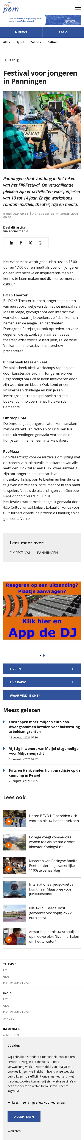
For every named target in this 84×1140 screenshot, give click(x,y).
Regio (63, 32)
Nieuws (21, 32)
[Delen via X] (30, 243)
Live (5, 970)
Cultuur (53, 42)
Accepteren (24, 1117)
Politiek (35, 42)
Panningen (47, 552)
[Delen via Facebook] (20, 243)
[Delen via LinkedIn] (11, 243)
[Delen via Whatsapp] (40, 243)
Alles (6, 42)
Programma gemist (16, 983)
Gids (6, 976)
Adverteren (11, 1035)
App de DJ (9, 1018)
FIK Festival (20, 552)
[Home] (21, 7)
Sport (20, 42)
